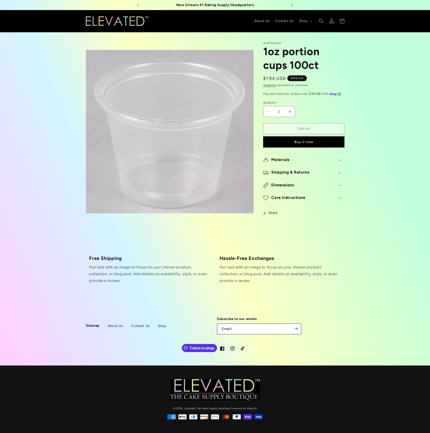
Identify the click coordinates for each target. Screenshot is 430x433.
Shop (162, 326)
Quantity (269, 102)
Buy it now (304, 142)
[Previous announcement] (138, 5)
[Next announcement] (292, 5)
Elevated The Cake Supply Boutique (207, 408)
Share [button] (273, 213)
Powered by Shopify (244, 408)
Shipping (269, 85)
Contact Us (140, 326)
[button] (305, 21)
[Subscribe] (296, 328)
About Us (115, 326)
